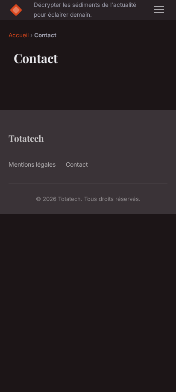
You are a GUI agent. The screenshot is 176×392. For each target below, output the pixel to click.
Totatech (26, 138)
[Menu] (158, 10)
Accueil (19, 35)
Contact (77, 164)
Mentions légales (32, 164)
